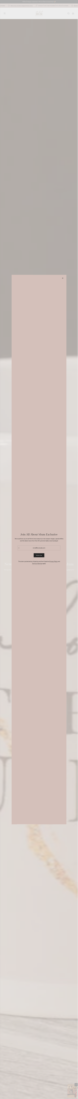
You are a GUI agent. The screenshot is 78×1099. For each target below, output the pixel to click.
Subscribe (39, 555)
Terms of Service (37, 563)
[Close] (62, 278)
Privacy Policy (53, 561)
